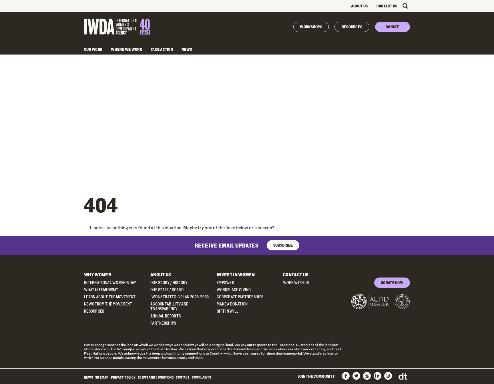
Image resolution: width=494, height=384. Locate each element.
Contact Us (387, 6)
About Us (359, 6)
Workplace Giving (234, 289)
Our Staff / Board (167, 289)
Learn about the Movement (110, 296)
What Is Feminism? (101, 289)
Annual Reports (165, 315)
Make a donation (232, 303)
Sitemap (102, 377)
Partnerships (163, 323)
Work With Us (296, 282)
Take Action (162, 49)
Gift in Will (228, 311)
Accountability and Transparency (169, 306)
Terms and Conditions (156, 377)
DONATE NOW (392, 282)
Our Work (93, 49)
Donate (392, 26)
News (187, 49)
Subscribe (283, 245)
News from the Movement (108, 303)
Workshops (311, 26)
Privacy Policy (123, 377)
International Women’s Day (110, 282)
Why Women (97, 274)
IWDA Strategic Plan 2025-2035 (179, 296)
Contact (183, 377)
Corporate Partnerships (240, 296)
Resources (352, 26)
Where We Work (126, 49)
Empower (225, 282)
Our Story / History (169, 282)
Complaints (201, 377)
